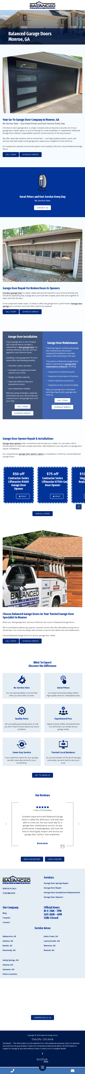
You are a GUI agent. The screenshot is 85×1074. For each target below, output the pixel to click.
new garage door (26, 347)
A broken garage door (12, 293)
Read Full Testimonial (42, 837)
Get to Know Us (42, 775)
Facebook (42, 1053)
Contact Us (72, 1070)
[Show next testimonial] (79, 506)
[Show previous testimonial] (6, 823)
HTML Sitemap (48, 1039)
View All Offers (42, 513)
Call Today (11, 154)
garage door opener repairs (31, 454)
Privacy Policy (36, 1039)
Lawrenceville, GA (42, 1017)
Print (24, 496)
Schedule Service (30, 154)
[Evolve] (42, 1060)
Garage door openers (12, 443)
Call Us (12, 1070)
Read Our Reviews (32, 859)
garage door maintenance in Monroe (61, 365)
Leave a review (54, 859)
